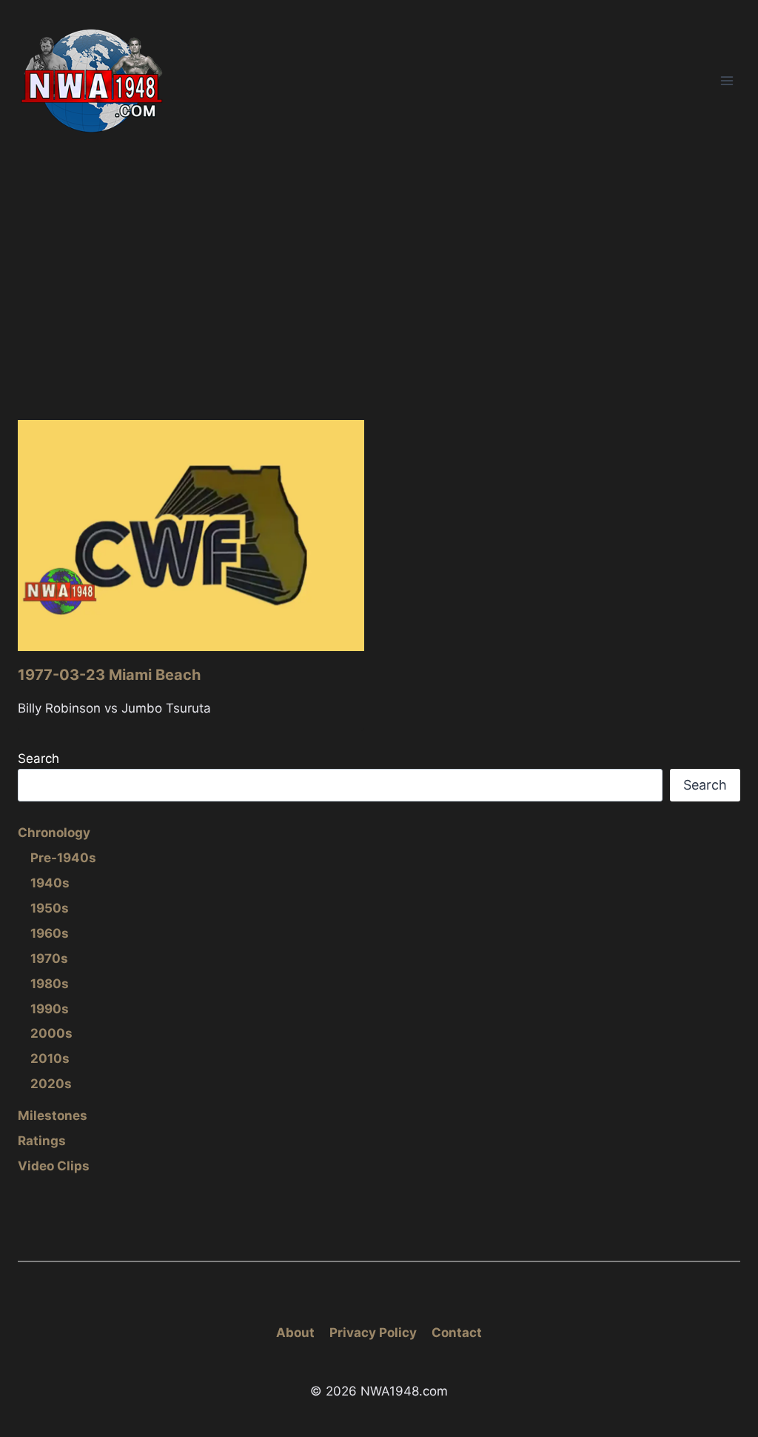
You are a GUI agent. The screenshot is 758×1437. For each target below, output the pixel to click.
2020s (51, 1083)
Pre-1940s (63, 857)
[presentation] (191, 535)
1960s (49, 933)
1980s (49, 983)
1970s (49, 958)
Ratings (42, 1140)
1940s (50, 883)
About (295, 1332)
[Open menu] (726, 80)
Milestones (52, 1115)
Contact (457, 1332)
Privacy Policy (373, 1332)
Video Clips (54, 1165)
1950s (49, 908)
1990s (49, 1008)
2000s (51, 1033)
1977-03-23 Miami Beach (109, 675)
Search (38, 758)
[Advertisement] (379, 273)
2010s (50, 1058)
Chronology (54, 832)
